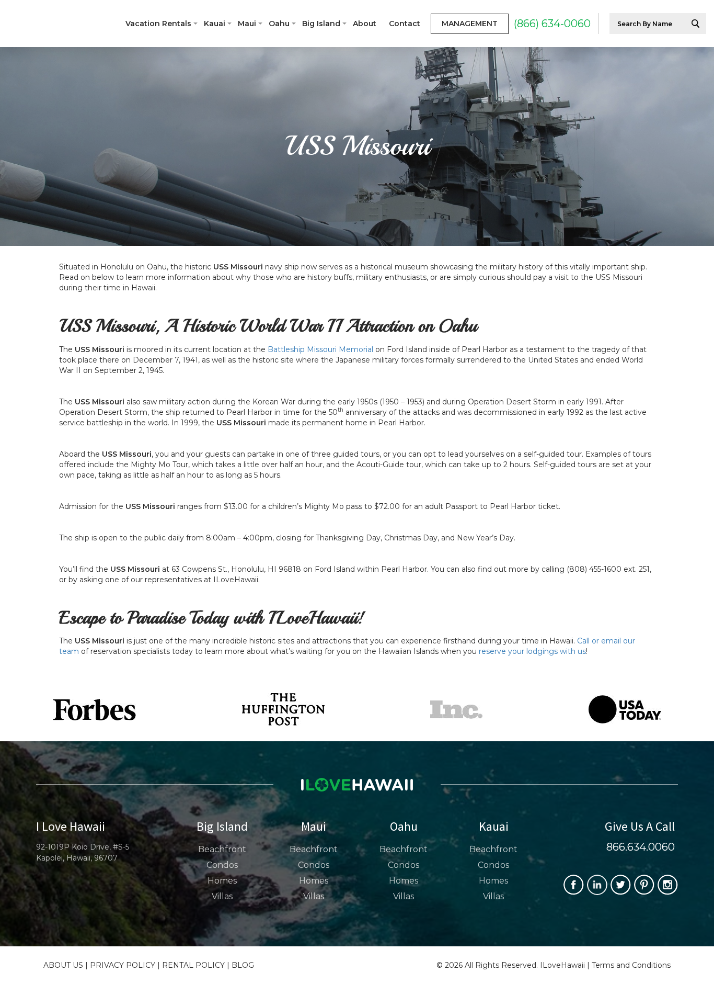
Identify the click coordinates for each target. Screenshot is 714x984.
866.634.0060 (640, 847)
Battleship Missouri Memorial (319, 349)
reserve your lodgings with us (532, 651)
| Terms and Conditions (629, 965)
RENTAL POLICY (193, 965)
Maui (247, 23)
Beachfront (222, 849)
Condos (222, 865)
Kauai (214, 23)
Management (470, 23)
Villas (222, 896)
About (364, 23)
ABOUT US (63, 965)
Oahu (279, 23)
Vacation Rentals (158, 23)
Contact (404, 23)
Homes (222, 881)
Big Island (321, 23)
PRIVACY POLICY (122, 965)
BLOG (243, 965)
